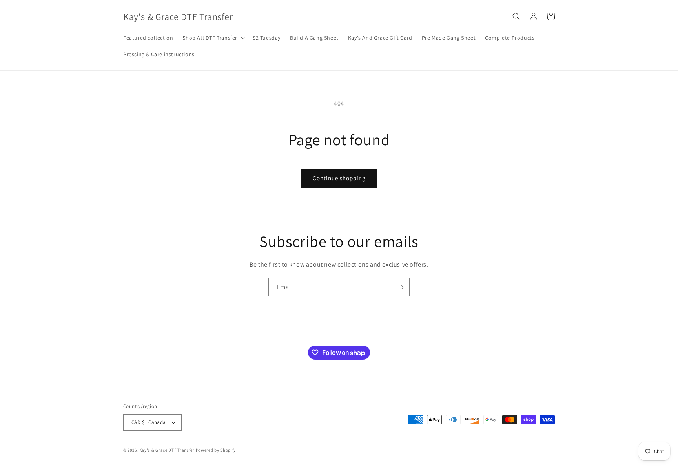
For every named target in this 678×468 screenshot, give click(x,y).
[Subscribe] (400, 287)
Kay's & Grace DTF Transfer (167, 450)
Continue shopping (339, 178)
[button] (213, 37)
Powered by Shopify (216, 450)
